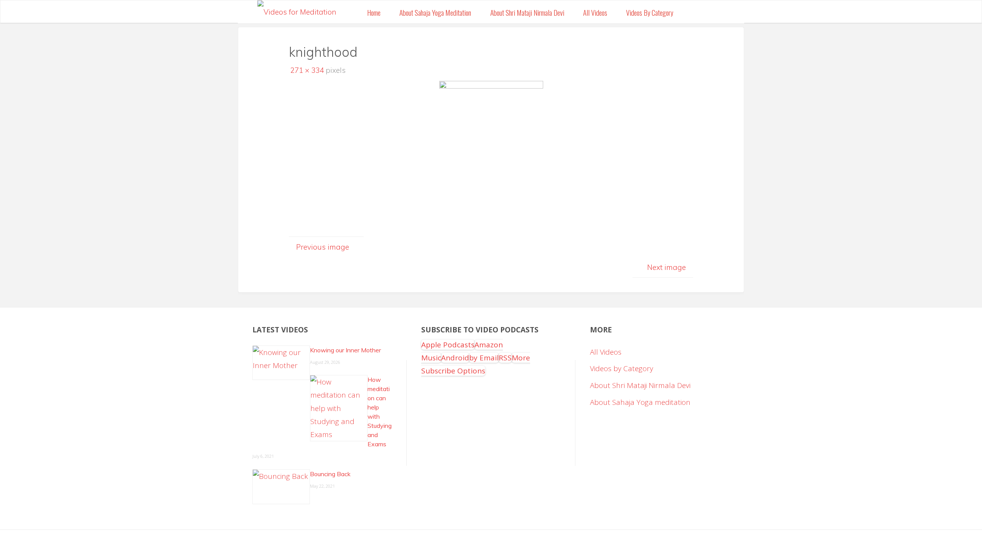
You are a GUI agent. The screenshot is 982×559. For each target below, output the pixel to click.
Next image (666, 267)
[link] (691, 11)
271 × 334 (308, 70)
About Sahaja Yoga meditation (640, 402)
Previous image (322, 247)
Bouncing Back (330, 474)
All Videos (605, 352)
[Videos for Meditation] (296, 9)
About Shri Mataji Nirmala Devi (640, 385)
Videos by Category (621, 368)
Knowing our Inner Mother (345, 350)
